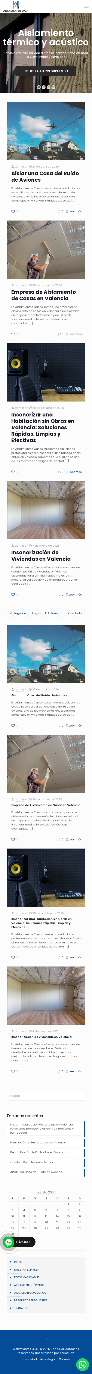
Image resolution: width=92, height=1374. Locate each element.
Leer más (75, 211)
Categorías (18, 613)
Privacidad (29, 1359)
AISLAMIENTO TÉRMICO (29, 1285)
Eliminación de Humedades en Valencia (38, 1142)
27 (46, 1228)
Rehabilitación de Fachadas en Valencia (38, 1152)
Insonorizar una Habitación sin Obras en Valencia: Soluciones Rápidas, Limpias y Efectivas (42, 427)
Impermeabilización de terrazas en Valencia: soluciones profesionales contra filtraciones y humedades (42, 1128)
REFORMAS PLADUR (27, 1277)
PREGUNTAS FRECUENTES (30, 1300)
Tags (35, 613)
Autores (53, 613)
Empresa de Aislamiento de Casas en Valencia (43, 295)
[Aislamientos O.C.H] (15, 6)
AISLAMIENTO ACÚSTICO (30, 1293)
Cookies (64, 1359)
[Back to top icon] (46, 1339)
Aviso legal (47, 1359)
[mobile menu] (86, 6)
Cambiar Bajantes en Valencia (31, 1162)
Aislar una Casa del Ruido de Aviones (45, 176)
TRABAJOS (21, 1308)
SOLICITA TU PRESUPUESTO (46, 71)
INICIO (18, 1262)
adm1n (19, 167)
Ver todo (76, 613)
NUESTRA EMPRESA (26, 1270)
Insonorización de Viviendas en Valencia (41, 555)
